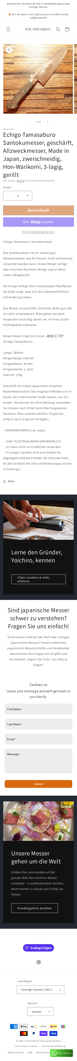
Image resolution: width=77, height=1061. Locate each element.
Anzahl (7, 187)
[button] (8, 29)
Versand (20, 180)
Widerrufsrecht (16, 1052)
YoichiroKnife (32, 1040)
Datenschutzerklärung (53, 1046)
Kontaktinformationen (48, 1052)
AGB (30, 1052)
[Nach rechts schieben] (47, 121)
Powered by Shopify (50, 1040)
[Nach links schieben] (29, 121)
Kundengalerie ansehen (34, 908)
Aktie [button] (11, 481)
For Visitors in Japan (26, 1046)
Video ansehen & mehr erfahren (33, 579)
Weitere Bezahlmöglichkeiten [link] (38, 231)
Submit (38, 784)
